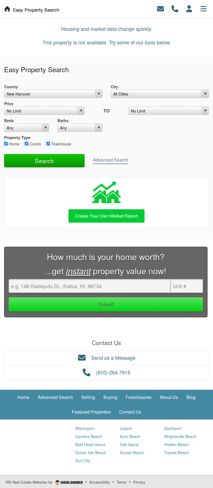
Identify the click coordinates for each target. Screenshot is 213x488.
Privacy (139, 482)
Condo (34, 144)
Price (9, 103)
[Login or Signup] (189, 8)
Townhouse (60, 144)
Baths (63, 120)
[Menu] (204, 8)
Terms (121, 482)
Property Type (17, 137)
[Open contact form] (160, 8)
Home (13, 144)
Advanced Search (110, 160)
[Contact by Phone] (174, 8)
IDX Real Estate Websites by (30, 482)
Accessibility (99, 482)
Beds (9, 120)
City (114, 86)
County (11, 86)
